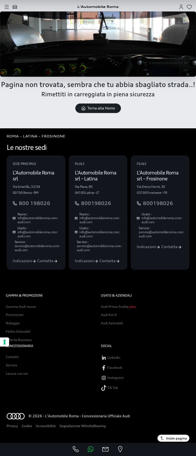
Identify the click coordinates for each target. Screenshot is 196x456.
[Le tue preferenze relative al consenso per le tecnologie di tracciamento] (4, 342)
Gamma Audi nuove (21, 307)
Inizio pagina (176, 438)
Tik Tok (112, 387)
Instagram (115, 377)
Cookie (27, 426)
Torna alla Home (101, 108)
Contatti (12, 357)
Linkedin (113, 357)
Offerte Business (19, 340)
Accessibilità (46, 426)
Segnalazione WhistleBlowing (83, 426)
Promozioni (14, 315)
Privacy (12, 426)
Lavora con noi (17, 373)
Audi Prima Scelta (118, 307)
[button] (7, 7)
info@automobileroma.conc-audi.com (37, 220)
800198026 (96, 203)
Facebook (114, 367)
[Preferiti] (189, 7)
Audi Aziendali (112, 323)
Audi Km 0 (109, 315)
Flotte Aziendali (18, 331)
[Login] (181, 7)
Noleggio (13, 323)
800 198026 (34, 203)
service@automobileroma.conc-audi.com (37, 248)
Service (11, 365)
